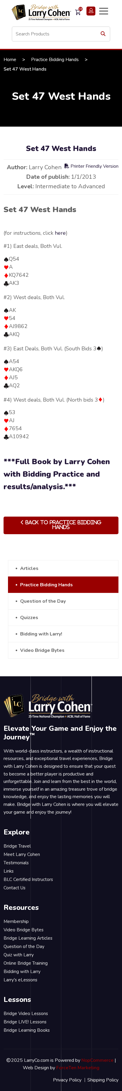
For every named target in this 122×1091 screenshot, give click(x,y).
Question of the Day (43, 601)
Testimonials (16, 863)
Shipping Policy (102, 1080)
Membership (16, 921)
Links (9, 871)
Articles (29, 568)
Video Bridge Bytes (42, 650)
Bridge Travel (17, 846)
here (60, 233)
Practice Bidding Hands (55, 59)
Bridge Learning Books (27, 1030)
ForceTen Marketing (77, 1067)
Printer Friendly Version (93, 166)
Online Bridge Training (26, 963)
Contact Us (14, 888)
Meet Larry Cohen (22, 854)
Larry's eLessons (20, 980)
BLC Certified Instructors (28, 879)
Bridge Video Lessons (26, 1014)
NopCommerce (97, 1060)
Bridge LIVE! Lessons (25, 1022)
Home (10, 59)
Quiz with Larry (19, 955)
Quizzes (29, 617)
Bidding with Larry (22, 972)
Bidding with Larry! (41, 634)
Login (90, 11)
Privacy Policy (67, 1080)
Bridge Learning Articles (28, 938)
